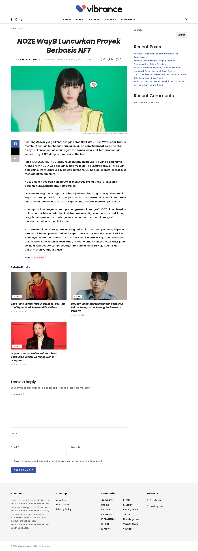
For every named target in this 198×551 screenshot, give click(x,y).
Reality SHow (130, 509)
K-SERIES (110, 19)
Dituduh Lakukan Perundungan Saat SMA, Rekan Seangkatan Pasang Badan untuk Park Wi (97, 307)
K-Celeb (106, 509)
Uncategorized (131, 519)
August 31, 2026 (18, 311)
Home (14, 28)
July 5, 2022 (48, 59)
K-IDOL (80, 19)
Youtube (128, 528)
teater (127, 514)
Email (15, 447)
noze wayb (39, 257)
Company (106, 500)
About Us (61, 500)
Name (15, 433)
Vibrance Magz (25, 546)
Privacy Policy (63, 509)
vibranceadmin (28, 59)
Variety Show (130, 524)
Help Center (63, 504)
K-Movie (106, 528)
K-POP (67, 19)
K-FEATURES (128, 19)
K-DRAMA (94, 19)
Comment (17, 394)
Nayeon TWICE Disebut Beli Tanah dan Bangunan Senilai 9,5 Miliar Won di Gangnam (34, 357)
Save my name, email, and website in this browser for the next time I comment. (58, 461)
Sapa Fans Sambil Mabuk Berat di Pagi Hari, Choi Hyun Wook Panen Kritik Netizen (38, 305)
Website (76, 447)
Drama (105, 504)
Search (138, 29)
